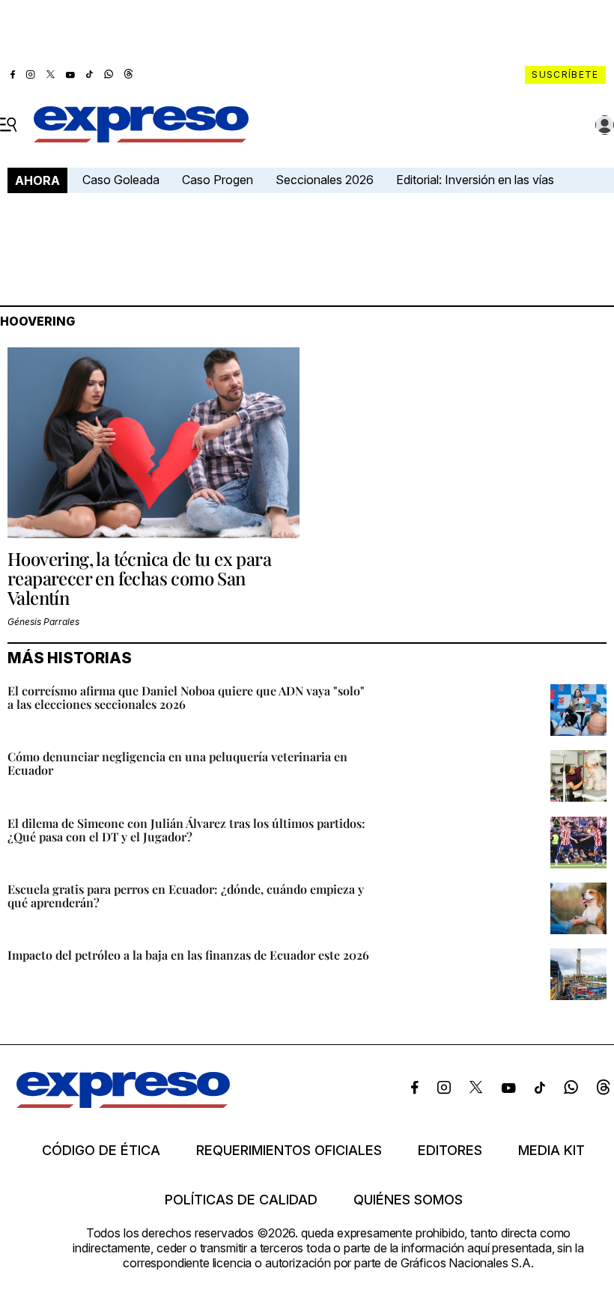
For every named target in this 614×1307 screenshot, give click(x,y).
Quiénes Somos (408, 1200)
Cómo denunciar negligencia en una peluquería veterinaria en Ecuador (177, 763)
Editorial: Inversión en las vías (475, 179)
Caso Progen (217, 179)
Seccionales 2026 (325, 179)
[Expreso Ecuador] (123, 1103)
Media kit (551, 1150)
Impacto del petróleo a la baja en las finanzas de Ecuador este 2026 (188, 955)
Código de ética (101, 1150)
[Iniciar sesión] (605, 125)
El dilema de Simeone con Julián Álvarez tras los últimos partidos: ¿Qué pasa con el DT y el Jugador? (186, 829)
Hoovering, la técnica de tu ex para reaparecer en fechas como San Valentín (139, 578)
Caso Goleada (120, 179)
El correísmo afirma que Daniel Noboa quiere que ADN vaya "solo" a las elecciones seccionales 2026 (186, 697)
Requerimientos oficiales (289, 1150)
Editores (450, 1150)
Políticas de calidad (241, 1200)
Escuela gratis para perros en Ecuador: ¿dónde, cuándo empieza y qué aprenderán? (185, 895)
